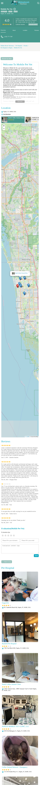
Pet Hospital (4, 11)
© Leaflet (27, 436)
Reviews (37, 30)
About (14, 30)
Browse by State (7, 58)
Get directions (7, 114)
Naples (15, 11)
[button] (17, 286)
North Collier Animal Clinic (21, 273)
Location (25, 30)
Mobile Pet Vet (18, 47)
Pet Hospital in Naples (6, 47)
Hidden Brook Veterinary (7, 45)
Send (36, 555)
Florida (10, 11)
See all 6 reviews (33, 24)
